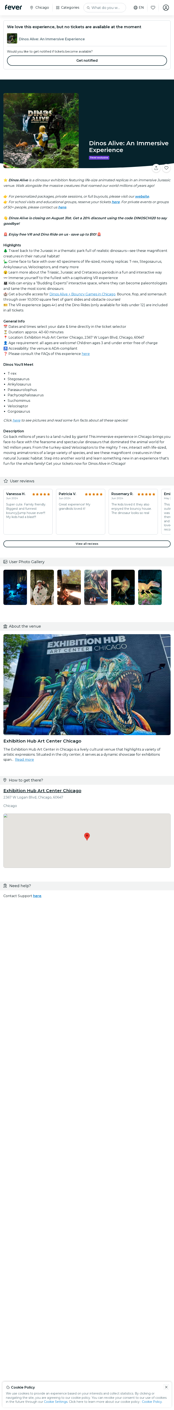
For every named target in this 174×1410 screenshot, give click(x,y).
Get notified (87, 61)
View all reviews (87, 543)
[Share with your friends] (156, 168)
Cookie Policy (152, 1402)
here (86, 354)
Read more (24, 760)
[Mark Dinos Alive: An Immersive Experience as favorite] (166, 168)
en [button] (141, 8)
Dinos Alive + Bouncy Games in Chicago (82, 294)
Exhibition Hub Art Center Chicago (42, 790)
